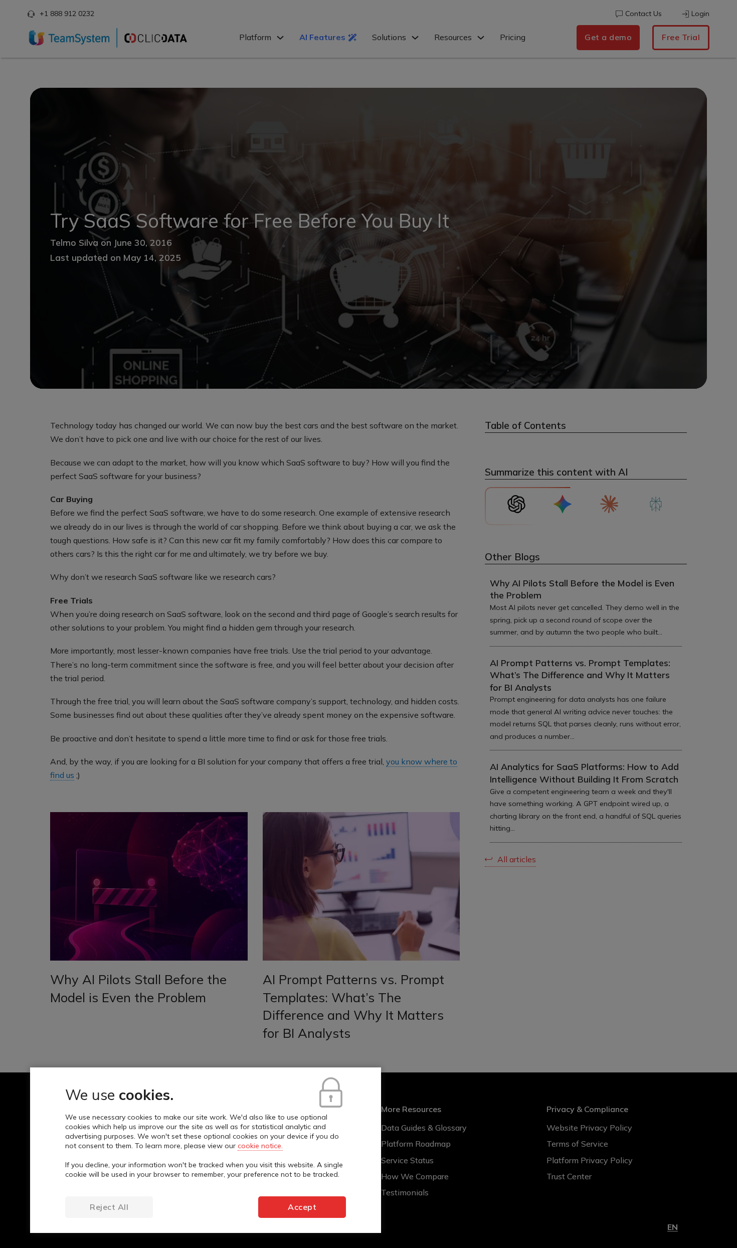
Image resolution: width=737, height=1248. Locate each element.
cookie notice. (260, 1145)
